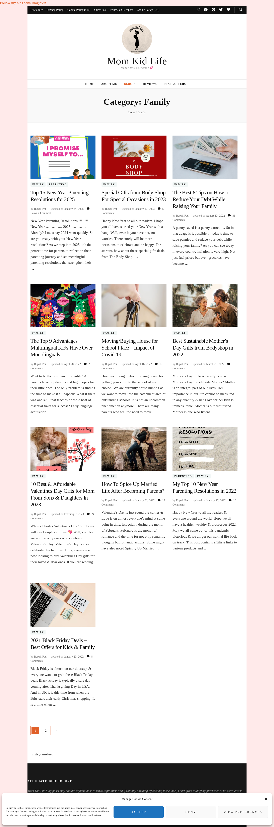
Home (89, 83)
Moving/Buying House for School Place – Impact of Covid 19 (129, 348)
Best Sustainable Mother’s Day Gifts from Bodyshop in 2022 (203, 348)
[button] (266, 799)
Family (38, 184)
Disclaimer (36, 9)
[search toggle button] (240, 9)
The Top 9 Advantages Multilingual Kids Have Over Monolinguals (61, 348)
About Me (109, 83)
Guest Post (100, 9)
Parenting (58, 184)
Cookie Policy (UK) (78, 9)
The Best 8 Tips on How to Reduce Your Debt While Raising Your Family (201, 199)
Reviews (150, 83)
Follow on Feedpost (121, 9)
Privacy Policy (55, 9)
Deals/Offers (175, 83)
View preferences (243, 812)
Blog (128, 83)
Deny (190, 812)
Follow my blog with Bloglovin (23, 3)
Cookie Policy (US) (148, 9)
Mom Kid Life (137, 61)
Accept (138, 812)
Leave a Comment (40, 213)
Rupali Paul (40, 208)
